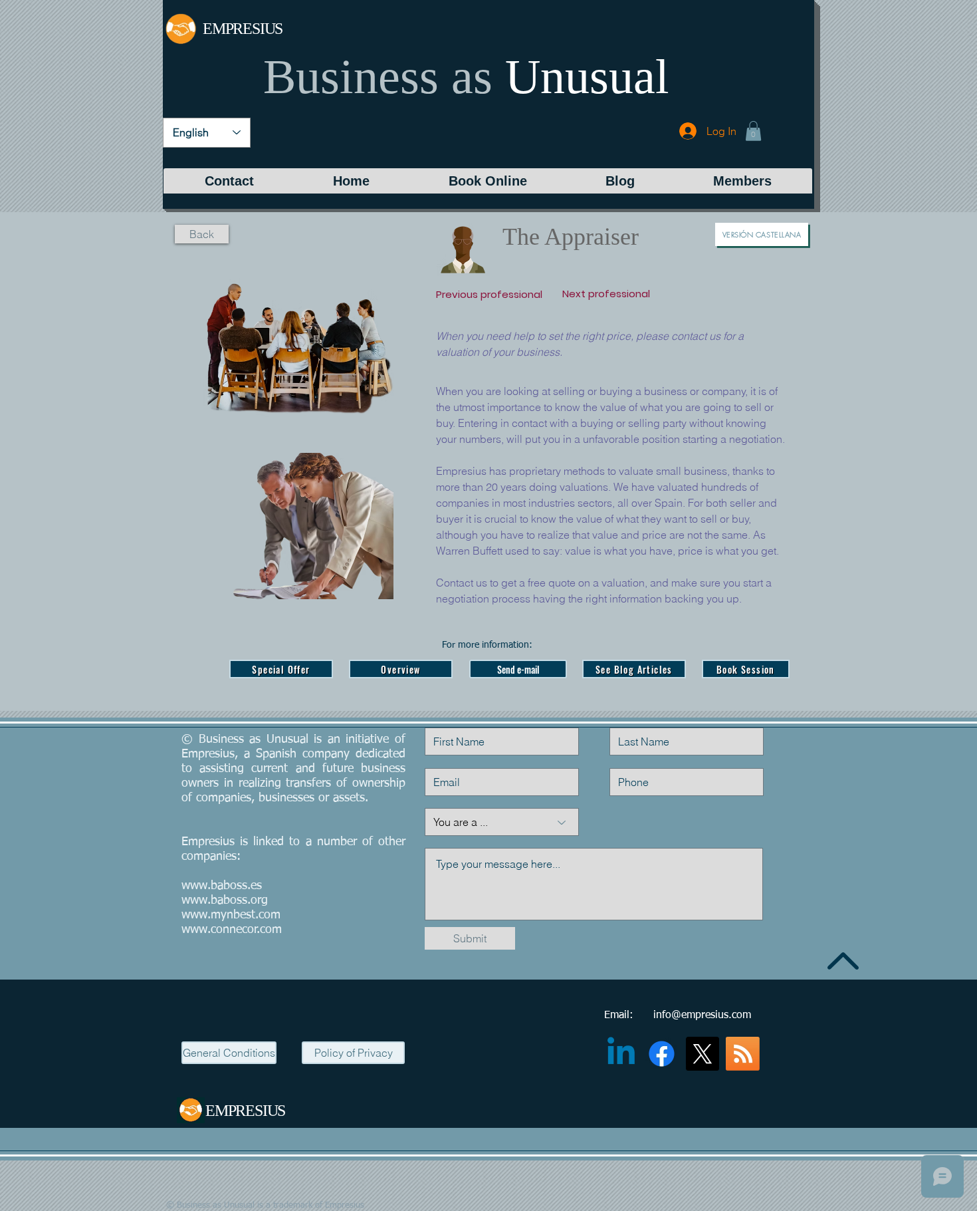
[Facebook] (662, 1054)
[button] (753, 131)
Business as (377, 76)
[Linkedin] (621, 1054)
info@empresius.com (702, 1015)
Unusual (587, 76)
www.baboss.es (221, 886)
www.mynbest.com (230, 915)
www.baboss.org (224, 900)
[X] (702, 1054)
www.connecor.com (231, 930)
